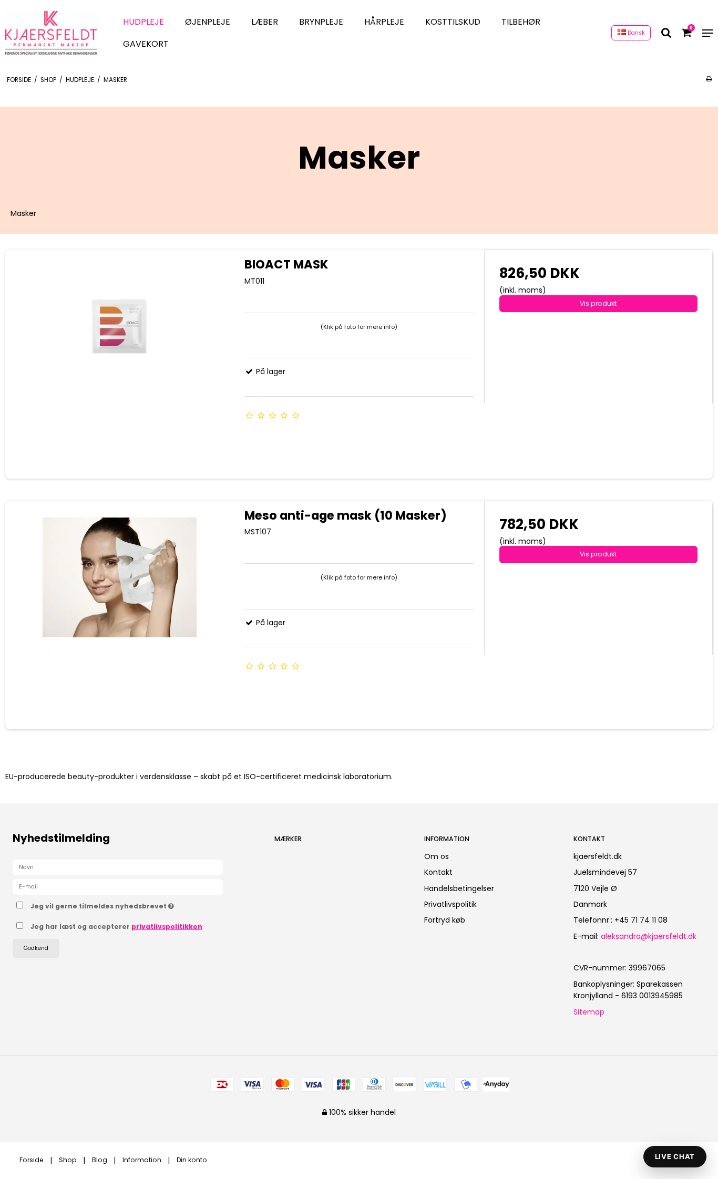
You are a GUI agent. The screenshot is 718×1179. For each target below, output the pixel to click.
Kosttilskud (452, 22)
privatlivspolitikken (166, 926)
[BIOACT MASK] (119, 364)
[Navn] (118, 866)
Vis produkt (598, 303)
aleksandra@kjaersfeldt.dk (648, 936)
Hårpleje (384, 22)
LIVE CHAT (675, 1156)
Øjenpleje (207, 22)
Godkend (36, 948)
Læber (264, 22)
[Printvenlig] (709, 79)
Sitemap (588, 1012)
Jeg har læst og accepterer (116, 926)
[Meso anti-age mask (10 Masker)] (119, 615)
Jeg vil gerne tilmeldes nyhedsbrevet (141, 904)
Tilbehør (520, 22)
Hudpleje (143, 22)
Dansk (635, 33)
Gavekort (146, 44)
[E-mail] (118, 886)
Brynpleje (321, 22)
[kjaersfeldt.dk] (51, 33)
